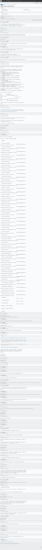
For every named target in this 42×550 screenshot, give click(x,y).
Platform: (3, 10)
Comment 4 (3, 52)
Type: (24, 9)
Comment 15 (3, 371)
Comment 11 (3, 323)
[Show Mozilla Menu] (1, 1)
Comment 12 (3, 328)
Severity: (27, 10)
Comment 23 (3, 450)
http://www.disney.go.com (10, 541)
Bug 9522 (3, 430)
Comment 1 (3, 32)
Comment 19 (3, 416)
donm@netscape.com (3, 355)
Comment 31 (3, 522)
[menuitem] (25, 1)
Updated (3, 28)
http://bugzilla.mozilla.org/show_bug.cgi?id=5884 (13, 110)
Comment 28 (3, 485)
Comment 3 (3, 47)
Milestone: (3, 14)
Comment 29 (3, 499)
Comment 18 (3, 397)
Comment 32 (3, 530)
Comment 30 (3, 511)
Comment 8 (3, 114)
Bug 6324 (3, 457)
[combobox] (14, 1)
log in (4, 543)
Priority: (24, 10)
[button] (40, 1)
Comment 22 (3, 437)
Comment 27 (3, 475)
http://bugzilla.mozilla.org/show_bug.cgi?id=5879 (9, 347)
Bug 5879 (4, 4)
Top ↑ (40, 547)
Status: (3, 13)
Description (3, 22)
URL (4, 17)
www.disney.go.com (4, 541)
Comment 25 (3, 460)
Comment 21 (3, 433)
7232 (3, 413)
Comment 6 (3, 62)
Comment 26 (3, 468)
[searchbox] (14, 1)
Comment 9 (3, 130)
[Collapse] (41, 22)
